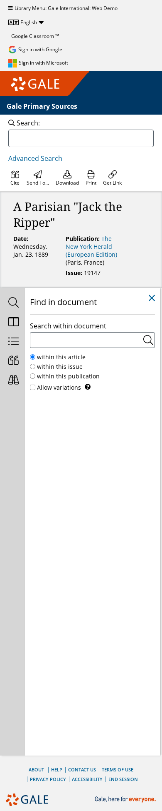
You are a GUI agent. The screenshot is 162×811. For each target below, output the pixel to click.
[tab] (12, 303)
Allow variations (59, 387)
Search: (28, 123)
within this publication (68, 376)
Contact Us (82, 769)
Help (56, 769)
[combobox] (81, 138)
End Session (123, 779)
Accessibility (87, 779)
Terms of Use (117, 769)
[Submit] (148, 340)
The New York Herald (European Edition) (91, 246)
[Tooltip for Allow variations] (88, 387)
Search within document (68, 325)
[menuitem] (15, 178)
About (36, 769)
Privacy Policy (48, 779)
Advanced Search (35, 158)
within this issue (60, 366)
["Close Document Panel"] (152, 298)
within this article (61, 357)
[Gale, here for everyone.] (126, 799)
